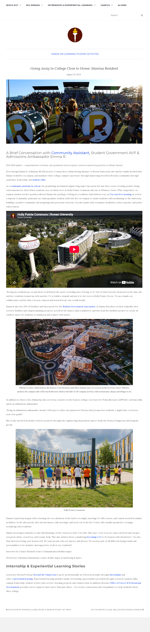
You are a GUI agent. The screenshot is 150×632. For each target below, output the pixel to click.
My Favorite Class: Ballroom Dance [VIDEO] (116, 610)
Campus (105, 5)
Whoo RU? (12, 5)
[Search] (142, 15)
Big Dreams (33, 5)
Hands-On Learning (63, 54)
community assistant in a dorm (25, 186)
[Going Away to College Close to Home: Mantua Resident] (74, 111)
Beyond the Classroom (45, 574)
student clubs (38, 179)
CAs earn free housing (121, 194)
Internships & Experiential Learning (70, 5)
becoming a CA (94, 537)
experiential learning (22, 579)
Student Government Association (79, 306)
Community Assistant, (70, 153)
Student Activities (87, 54)
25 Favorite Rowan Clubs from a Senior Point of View (39, 610)
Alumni (122, 5)
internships (115, 574)
